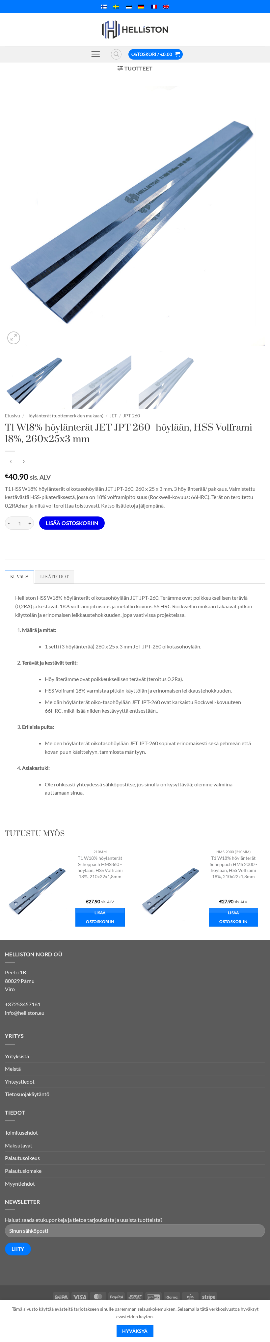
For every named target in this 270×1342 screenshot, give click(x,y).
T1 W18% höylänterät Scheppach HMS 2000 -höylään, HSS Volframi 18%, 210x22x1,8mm (233, 867)
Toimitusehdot (21, 1132)
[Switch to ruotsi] (116, 7)
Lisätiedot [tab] (54, 577)
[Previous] (18, 216)
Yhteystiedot (20, 1081)
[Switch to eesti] (128, 7)
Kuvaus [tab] (19, 577)
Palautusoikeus (22, 1158)
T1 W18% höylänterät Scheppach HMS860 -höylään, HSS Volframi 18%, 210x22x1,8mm (100, 867)
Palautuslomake (23, 1171)
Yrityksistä (17, 1056)
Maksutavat (18, 1145)
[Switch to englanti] (166, 7)
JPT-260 (131, 415)
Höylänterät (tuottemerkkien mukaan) (64, 415)
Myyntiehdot (20, 1183)
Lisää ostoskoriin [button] (100, 917)
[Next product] (11, 462)
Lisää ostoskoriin (72, 523)
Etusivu (12, 415)
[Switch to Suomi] (103, 7)
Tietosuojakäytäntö (27, 1094)
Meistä (13, 1069)
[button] (95, 54)
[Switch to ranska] (154, 7)
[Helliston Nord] (135, 29)
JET (113, 415)
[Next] (251, 216)
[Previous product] (23, 462)
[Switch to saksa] (141, 7)
